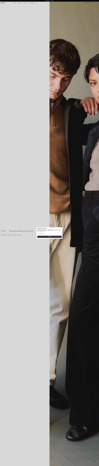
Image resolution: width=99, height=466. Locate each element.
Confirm (49, 236)
